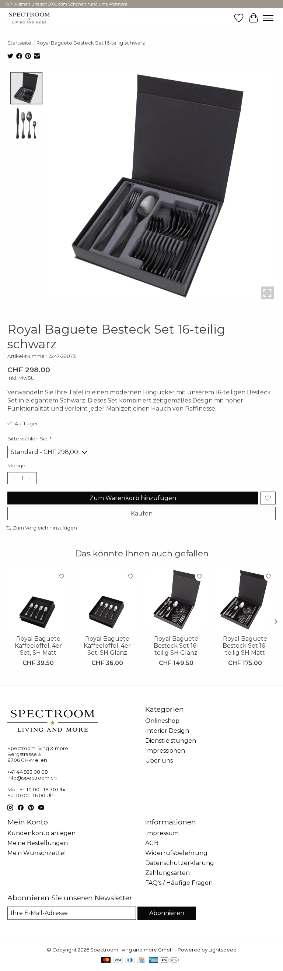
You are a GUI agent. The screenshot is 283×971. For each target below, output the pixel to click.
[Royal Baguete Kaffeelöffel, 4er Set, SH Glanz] (107, 600)
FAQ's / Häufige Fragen (179, 882)
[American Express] (153, 960)
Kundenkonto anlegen (41, 833)
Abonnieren (166, 913)
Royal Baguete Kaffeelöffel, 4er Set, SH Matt (38, 645)
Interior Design (167, 730)
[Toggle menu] (268, 18)
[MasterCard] (106, 960)
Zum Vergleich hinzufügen (45, 528)
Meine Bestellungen (37, 843)
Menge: (17, 465)
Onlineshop (162, 720)
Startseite (19, 43)
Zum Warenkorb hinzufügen (133, 498)
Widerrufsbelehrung (176, 852)
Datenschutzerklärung (179, 862)
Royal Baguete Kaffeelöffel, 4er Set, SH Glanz (107, 645)
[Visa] (118, 960)
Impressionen (165, 750)
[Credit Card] (141, 960)
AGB (151, 843)
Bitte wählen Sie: (29, 438)
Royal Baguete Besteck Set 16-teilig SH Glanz (176, 645)
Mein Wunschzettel (36, 852)
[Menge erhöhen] (30, 478)
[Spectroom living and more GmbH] (29, 17)
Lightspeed (223, 950)
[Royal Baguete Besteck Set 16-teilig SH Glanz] (176, 600)
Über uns (159, 760)
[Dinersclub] (129, 960)
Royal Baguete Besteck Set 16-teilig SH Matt (245, 645)
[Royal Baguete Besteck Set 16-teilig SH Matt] (245, 600)
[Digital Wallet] (170, 960)
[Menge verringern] (14, 478)
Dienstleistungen (170, 740)
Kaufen (142, 513)
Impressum (162, 833)
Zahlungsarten (167, 872)
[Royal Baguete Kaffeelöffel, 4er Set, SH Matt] (38, 600)
